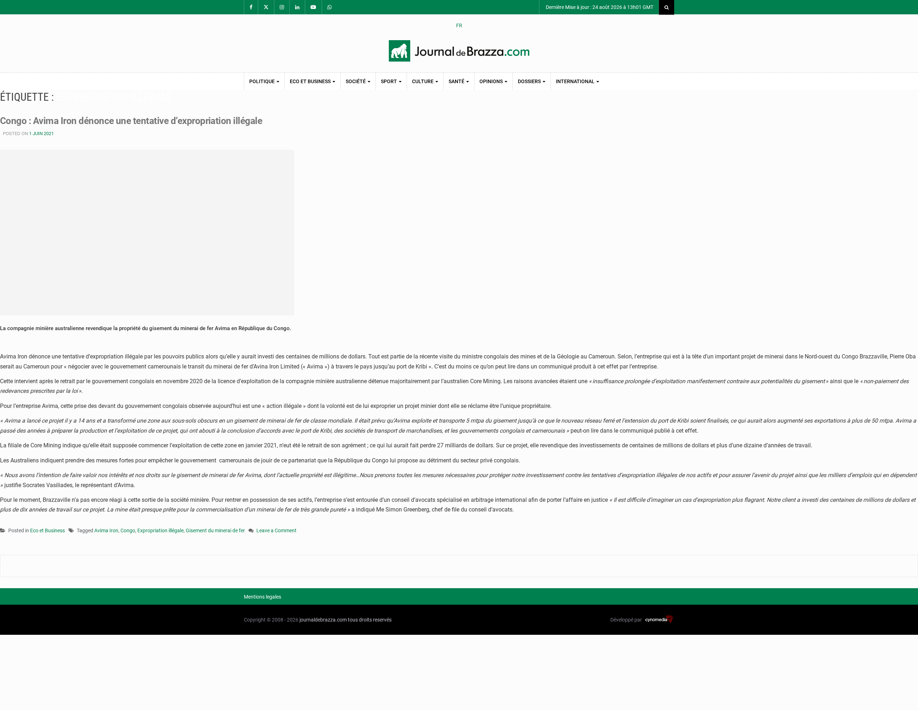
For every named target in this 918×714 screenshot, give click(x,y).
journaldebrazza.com (323, 620)
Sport (389, 81)
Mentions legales (262, 597)
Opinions (491, 81)
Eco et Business (311, 81)
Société (356, 81)
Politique (262, 81)
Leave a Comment (276, 531)
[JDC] (459, 51)
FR (459, 25)
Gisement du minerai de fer (215, 530)
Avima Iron (106, 530)
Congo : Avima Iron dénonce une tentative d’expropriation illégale (131, 120)
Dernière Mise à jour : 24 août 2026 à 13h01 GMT (599, 7)
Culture (423, 81)
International (576, 81)
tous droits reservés (370, 620)
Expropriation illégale (160, 530)
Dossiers (530, 81)
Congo (127, 530)
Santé (457, 81)
